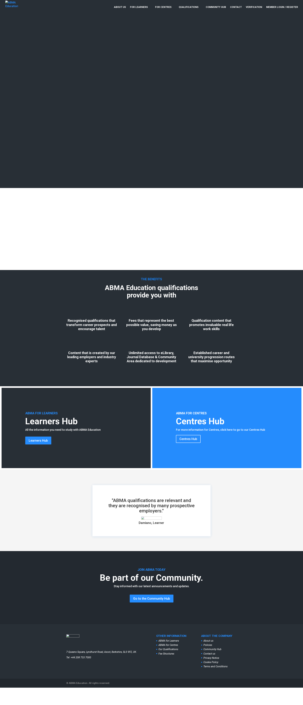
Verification (254, 7)
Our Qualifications (168, 649)
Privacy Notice (211, 657)
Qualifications (189, 7)
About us (120, 7)
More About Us (80, 85)
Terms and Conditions (215, 666)
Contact (236, 7)
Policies (207, 644)
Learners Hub (38, 440)
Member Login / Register (282, 7)
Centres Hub (188, 439)
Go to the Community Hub (151, 598)
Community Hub (216, 7)
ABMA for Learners (168, 640)
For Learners (139, 7)
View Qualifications (107, 244)
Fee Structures (166, 653)
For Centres (163, 7)
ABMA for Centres (168, 644)
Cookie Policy (210, 662)
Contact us (209, 653)
